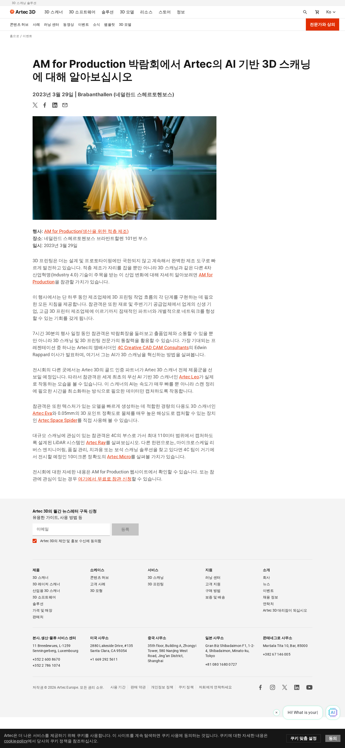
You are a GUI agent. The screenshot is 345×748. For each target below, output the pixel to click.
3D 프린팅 (156, 584)
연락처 (268, 604)
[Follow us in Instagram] (272, 687)
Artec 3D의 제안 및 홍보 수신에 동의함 (70, 541)
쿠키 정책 (186, 687)
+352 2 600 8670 (46, 659)
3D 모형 (96, 591)
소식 (96, 24)
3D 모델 (125, 24)
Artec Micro (119, 456)
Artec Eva (42, 413)
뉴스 (266, 584)
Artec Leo (189, 376)
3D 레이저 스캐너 (46, 584)
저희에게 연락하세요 (215, 687)
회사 (266, 577)
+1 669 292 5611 (104, 659)
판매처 (38, 617)
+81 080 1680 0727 (221, 664)
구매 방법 (212, 591)
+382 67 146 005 (276, 654)
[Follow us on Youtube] (309, 687)
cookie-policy (16, 741)
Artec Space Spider (57, 420)
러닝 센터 (51, 24)
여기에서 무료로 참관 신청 (105, 478)
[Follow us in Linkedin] (296, 687)
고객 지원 (212, 584)
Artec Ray (96, 442)
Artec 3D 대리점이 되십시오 (285, 610)
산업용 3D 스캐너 (46, 591)
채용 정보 (270, 597)
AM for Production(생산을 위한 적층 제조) (86, 231)
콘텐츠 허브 (19, 24)
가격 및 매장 (42, 610)
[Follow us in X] (284, 687)
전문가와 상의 (322, 24)
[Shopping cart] (317, 12)
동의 (333, 738)
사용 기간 (118, 687)
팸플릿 (109, 24)
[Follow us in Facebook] (260, 687)
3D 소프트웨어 (44, 597)
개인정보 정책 (162, 687)
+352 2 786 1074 (46, 665)
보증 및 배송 (215, 597)
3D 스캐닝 (156, 577)
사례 (36, 24)
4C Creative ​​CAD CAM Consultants (153, 347)
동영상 (68, 24)
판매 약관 (138, 687)
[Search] (305, 12)
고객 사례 (97, 584)
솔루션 (38, 604)
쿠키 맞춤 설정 (303, 738)
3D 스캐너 (41, 577)
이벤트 (83, 24)
